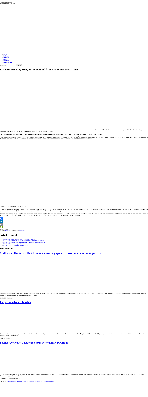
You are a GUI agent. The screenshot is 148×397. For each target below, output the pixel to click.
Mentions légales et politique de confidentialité (29, 381)
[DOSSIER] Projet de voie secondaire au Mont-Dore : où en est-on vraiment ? (24, 242)
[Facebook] (74, 218)
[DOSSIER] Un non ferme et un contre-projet (15, 245)
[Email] (74, 224)
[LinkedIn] (74, 221)
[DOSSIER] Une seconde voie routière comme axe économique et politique (23, 240)
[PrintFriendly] (74, 227)
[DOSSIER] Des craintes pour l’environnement (16, 243)
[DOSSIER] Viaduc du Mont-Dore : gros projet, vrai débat (19, 239)
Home (5, 54)
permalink (21, 230)
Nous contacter (12, 381)
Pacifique (7, 230)
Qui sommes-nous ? (48, 381)
